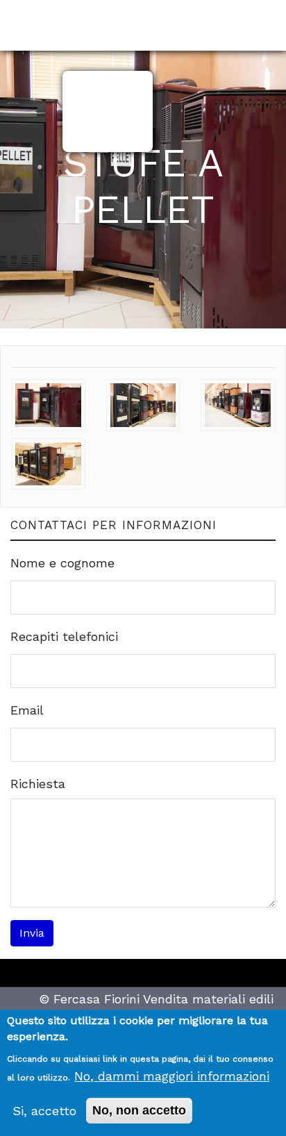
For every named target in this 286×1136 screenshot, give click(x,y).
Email (27, 710)
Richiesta (37, 783)
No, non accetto (139, 1110)
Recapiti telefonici (64, 636)
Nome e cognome (62, 563)
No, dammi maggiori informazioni (171, 1076)
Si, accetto (44, 1110)
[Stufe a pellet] (48, 392)
